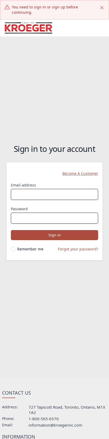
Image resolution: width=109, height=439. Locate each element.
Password (19, 208)
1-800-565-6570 (44, 418)
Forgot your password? (78, 248)
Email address (23, 185)
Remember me (30, 248)
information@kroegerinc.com (55, 425)
